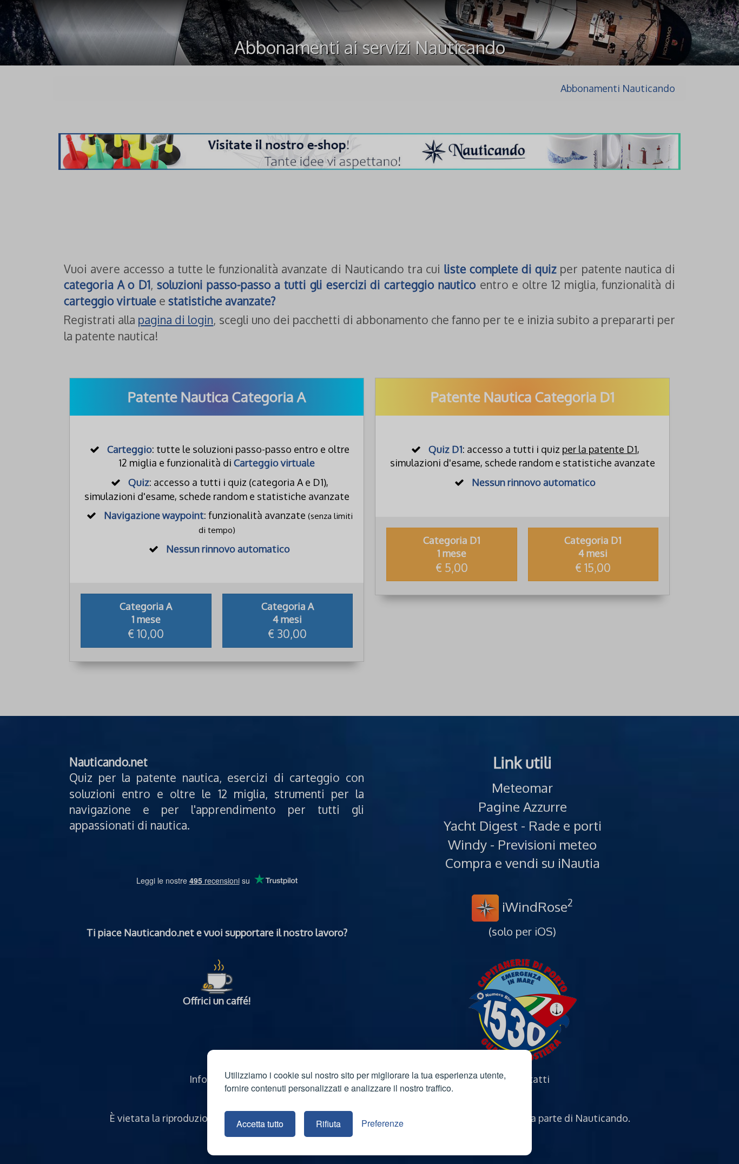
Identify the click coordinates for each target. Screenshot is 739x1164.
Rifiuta (328, 1123)
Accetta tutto (259, 1123)
